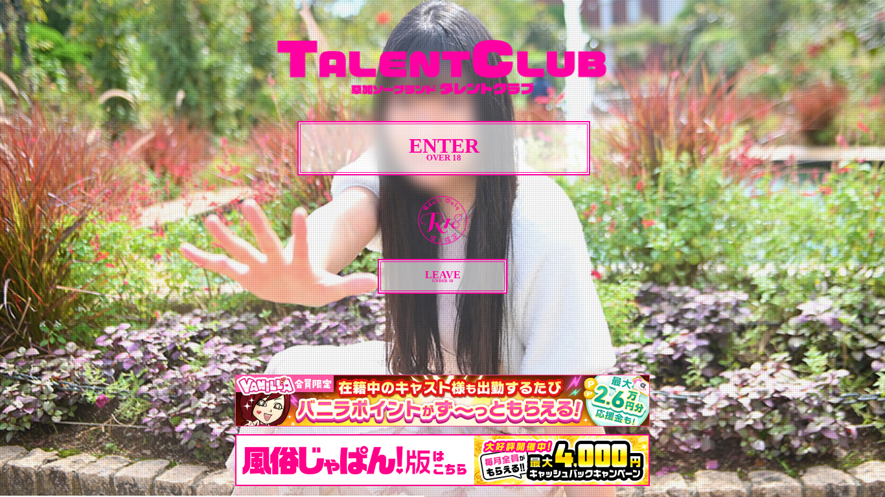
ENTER (444, 148)
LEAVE (443, 276)
